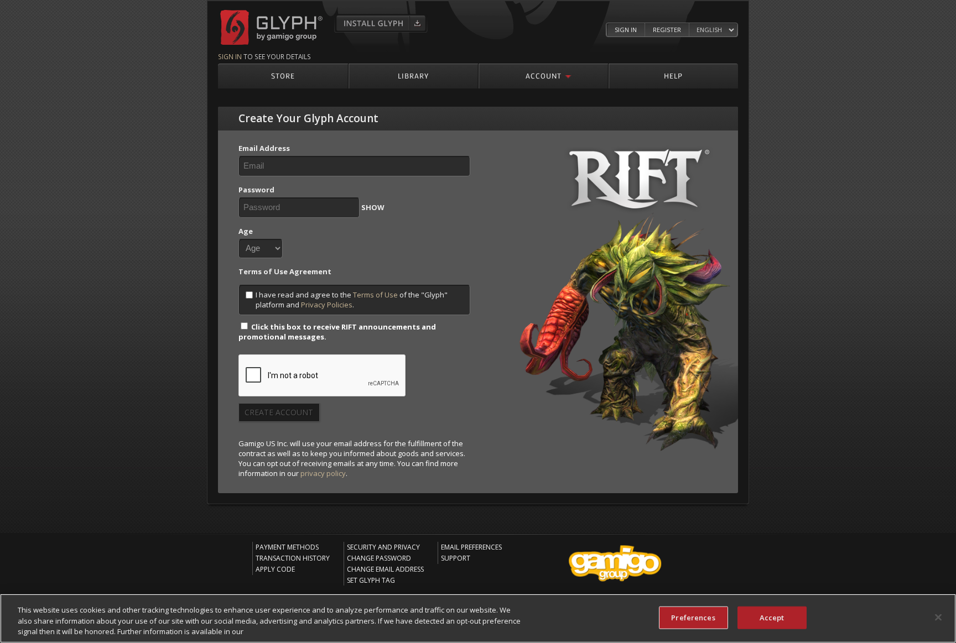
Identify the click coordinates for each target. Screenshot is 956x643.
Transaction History (293, 558)
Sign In (626, 29)
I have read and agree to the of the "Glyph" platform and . (352, 300)
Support (455, 558)
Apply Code (275, 569)
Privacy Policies (326, 305)
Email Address (264, 148)
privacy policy (323, 473)
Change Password (379, 558)
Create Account (279, 412)
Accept (772, 617)
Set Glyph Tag (371, 580)
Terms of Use (375, 295)
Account (544, 75)
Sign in (230, 56)
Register (667, 29)
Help (673, 75)
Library (413, 75)
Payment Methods (287, 547)
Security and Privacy (383, 547)
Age (245, 231)
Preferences (693, 617)
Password (256, 190)
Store (283, 75)
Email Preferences (471, 547)
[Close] (938, 617)
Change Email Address (385, 569)
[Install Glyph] (381, 23)
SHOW (373, 207)
